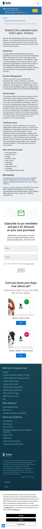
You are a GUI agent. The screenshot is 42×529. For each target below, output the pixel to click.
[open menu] (37, 3)
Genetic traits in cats (10, 384)
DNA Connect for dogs (11, 393)
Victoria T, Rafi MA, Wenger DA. (13, 187)
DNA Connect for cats (10, 396)
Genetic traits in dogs (10, 381)
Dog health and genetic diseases (15, 21)
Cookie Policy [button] (9, 507)
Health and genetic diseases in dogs (16, 375)
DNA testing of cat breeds (12, 390)
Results (5, 18)
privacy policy (29, 264)
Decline (21, 520)
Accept (21, 515)
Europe (7, 484)
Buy (4, 399)
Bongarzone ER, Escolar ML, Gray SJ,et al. (17, 178)
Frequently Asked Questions (13, 444)
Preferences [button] (16, 509)
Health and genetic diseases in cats (16, 378)
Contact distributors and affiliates (14, 413)
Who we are (7, 410)
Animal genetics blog (10, 407)
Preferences (21, 524)
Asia (6, 488)
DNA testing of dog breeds (13, 387)
